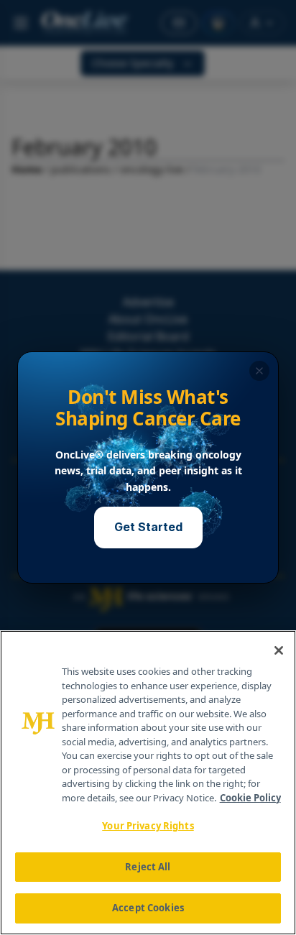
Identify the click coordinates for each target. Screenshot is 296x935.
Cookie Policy (250, 797)
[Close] (279, 650)
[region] (148, 782)
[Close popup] (259, 371)
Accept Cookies (148, 907)
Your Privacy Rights (147, 825)
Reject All (147, 866)
